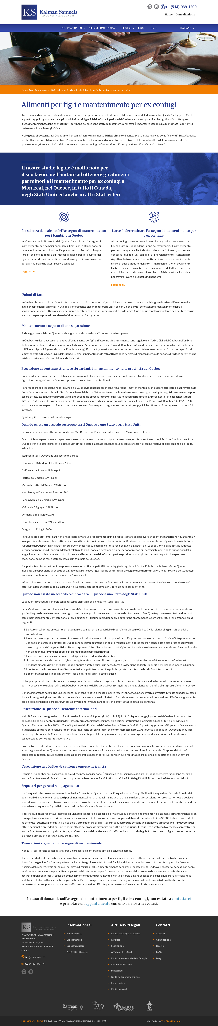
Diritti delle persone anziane (125, 976)
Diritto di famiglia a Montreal (66, 90)
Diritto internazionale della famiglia (129, 958)
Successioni (117, 970)
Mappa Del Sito (28, 1020)
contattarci (181, 899)
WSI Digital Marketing (171, 1021)
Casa (24, 90)
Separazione (117, 945)
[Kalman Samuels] (49, 11)
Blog (158, 958)
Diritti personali (119, 989)
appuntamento (97, 904)
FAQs (159, 952)
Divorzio (115, 939)
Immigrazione (118, 983)
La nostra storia (74, 939)
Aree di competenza (39, 90)
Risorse (160, 945)
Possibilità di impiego (77, 952)
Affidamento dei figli (121, 952)
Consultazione (185, 14)
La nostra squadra (75, 945)
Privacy (40, 1020)
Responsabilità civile (121, 964)
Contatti (160, 933)
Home (169, 14)
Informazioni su (74, 933)
